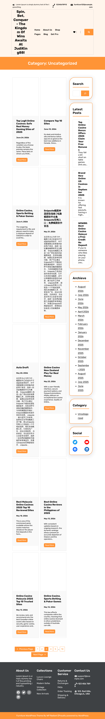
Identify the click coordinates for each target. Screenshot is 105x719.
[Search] (85, 93)
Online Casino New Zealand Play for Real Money (52, 371)
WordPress (83, 715)
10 (62, 649)
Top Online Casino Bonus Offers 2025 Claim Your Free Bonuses (82, 136)
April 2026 (83, 311)
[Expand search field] (88, 32)
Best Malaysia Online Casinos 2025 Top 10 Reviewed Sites (25, 506)
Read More (22, 160)
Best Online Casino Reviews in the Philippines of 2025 (53, 507)
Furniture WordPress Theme (30, 715)
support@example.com (82, 677)
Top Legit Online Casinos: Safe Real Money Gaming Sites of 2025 (25, 126)
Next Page (39, 654)
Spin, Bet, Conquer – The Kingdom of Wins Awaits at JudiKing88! (20, 32)
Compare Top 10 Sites (53, 122)
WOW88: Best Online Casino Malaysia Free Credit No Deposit (82, 234)
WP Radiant (52, 715)
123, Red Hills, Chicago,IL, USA (82, 692)
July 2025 (83, 382)
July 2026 (83, 295)
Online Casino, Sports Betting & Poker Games (25, 213)
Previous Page (25, 649)
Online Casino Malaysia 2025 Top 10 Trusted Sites (24, 600)
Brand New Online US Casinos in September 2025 (82, 184)
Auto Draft (22, 367)
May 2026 (83, 307)
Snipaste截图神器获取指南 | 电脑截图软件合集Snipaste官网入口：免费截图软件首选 (53, 218)
